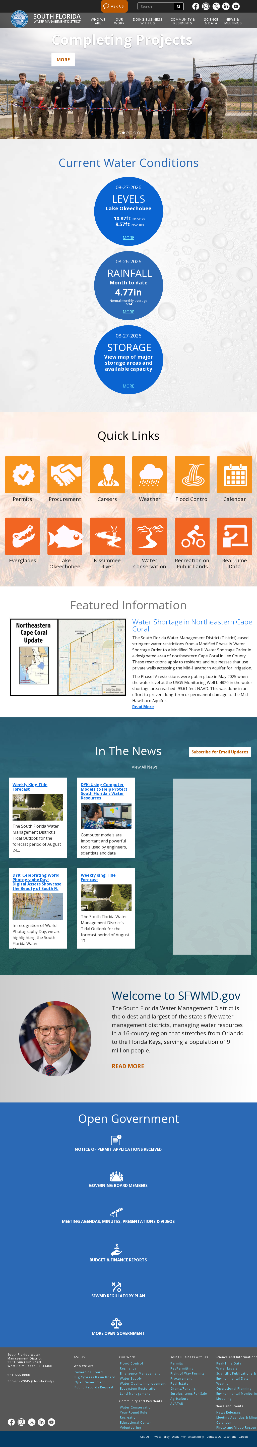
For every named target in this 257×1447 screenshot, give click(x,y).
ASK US (117, 6)
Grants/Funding (183, 1389)
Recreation (129, 1418)
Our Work (119, 21)
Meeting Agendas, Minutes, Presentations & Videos (118, 1221)
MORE (128, 237)
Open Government (90, 1382)
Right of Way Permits (187, 1374)
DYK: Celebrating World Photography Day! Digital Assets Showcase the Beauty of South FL (37, 881)
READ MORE (128, 1066)
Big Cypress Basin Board (95, 1377)
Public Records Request (94, 1387)
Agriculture (179, 1399)
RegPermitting (182, 1369)
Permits (176, 1363)
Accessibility (196, 1436)
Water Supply (131, 1379)
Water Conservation (136, 1408)
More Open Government (118, 1333)
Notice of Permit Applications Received (118, 1149)
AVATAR (176, 1404)
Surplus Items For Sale (188, 1394)
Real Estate (179, 1384)
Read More (143, 706)
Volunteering (130, 1428)
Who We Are (98, 21)
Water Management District (57, 21)
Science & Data (211, 21)
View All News (145, 767)
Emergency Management (140, 1374)
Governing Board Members (118, 1185)
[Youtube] (237, 6)
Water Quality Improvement (143, 1384)
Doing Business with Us (148, 21)
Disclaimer (179, 1436)
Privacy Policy (160, 1436)
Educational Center (135, 1423)
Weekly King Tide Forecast (30, 787)
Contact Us (214, 1436)
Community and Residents (140, 1401)
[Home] (21, 16)
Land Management (135, 1394)
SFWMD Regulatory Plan (118, 1296)
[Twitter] (217, 6)
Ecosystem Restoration (139, 1389)
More (63, 60)
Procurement (181, 1379)
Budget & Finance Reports (118, 1260)
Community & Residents (183, 21)
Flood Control (131, 1363)
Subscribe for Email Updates (219, 752)
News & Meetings (233, 21)
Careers (243, 1436)
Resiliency (128, 1369)
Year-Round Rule (133, 1413)
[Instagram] (207, 6)
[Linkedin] (227, 6)
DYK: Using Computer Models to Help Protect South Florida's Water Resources (104, 791)
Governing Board (89, 1372)
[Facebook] (197, 6)
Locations (229, 1436)
